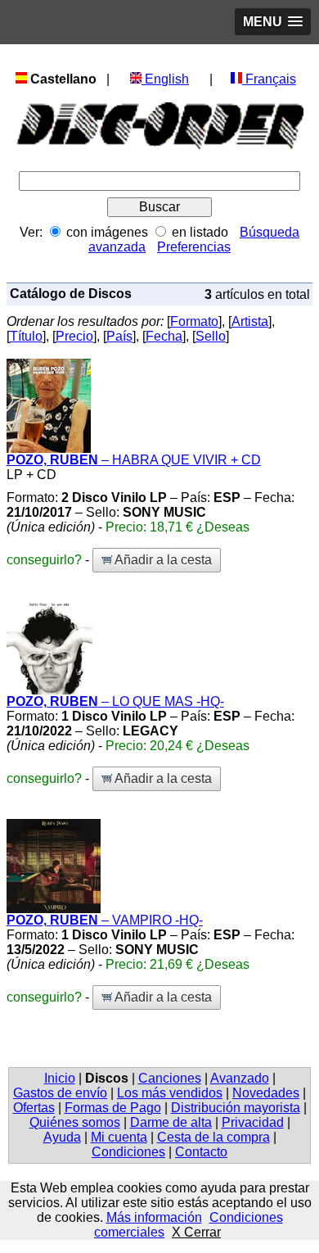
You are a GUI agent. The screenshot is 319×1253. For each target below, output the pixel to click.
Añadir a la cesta (162, 560)
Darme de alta (171, 1122)
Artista (249, 321)
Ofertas (34, 1108)
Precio (74, 336)
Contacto (201, 1152)
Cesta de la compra (213, 1137)
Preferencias (194, 247)
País (119, 336)
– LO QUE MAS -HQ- (115, 701)
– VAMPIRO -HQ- (105, 920)
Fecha (164, 336)
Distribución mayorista (235, 1108)
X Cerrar (196, 1232)
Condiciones (128, 1152)
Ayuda (62, 1137)
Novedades (265, 1093)
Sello (210, 336)
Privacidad (253, 1122)
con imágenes (107, 232)
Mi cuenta (119, 1137)
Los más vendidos (169, 1093)
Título (26, 336)
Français (269, 79)
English (165, 79)
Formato (194, 321)
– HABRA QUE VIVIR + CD (134, 460)
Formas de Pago (113, 1108)
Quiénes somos (74, 1122)
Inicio (59, 1078)
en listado (200, 232)
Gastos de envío (60, 1093)
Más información (154, 1217)
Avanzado (239, 1078)
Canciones (169, 1078)
